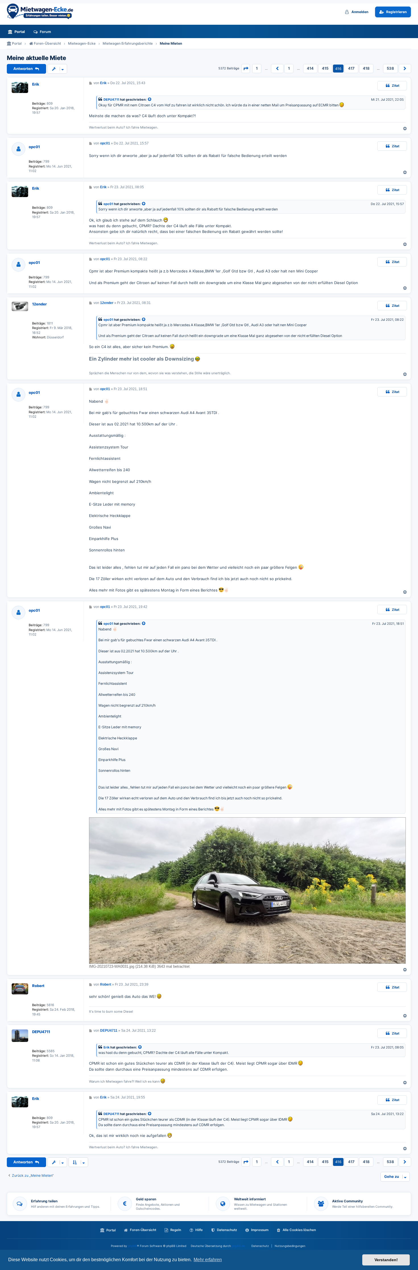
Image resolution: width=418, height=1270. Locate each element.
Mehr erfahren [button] (208, 1259)
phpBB (132, 1246)
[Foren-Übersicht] (42, 11)
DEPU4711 (111, 100)
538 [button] (390, 68)
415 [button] (325, 68)
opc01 (34, 146)
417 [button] (351, 68)
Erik (35, 84)
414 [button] (310, 68)
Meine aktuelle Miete (36, 58)
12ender (39, 304)
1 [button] (257, 68)
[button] (245, 68)
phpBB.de (238, 1246)
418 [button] (366, 68)
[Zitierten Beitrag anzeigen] (149, 99)
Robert (38, 985)
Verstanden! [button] (386, 1259)
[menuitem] (18, 31)
